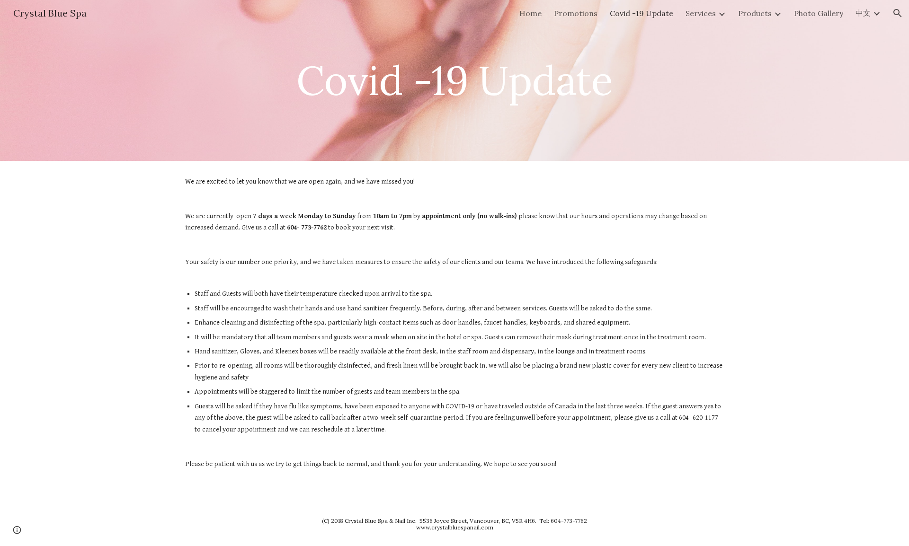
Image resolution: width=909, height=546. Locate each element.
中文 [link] (863, 13)
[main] (454, 80)
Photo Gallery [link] (818, 13)
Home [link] (530, 13)
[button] (897, 13)
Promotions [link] (575, 13)
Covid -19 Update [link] (641, 13)
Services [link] (701, 13)
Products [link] (755, 13)
